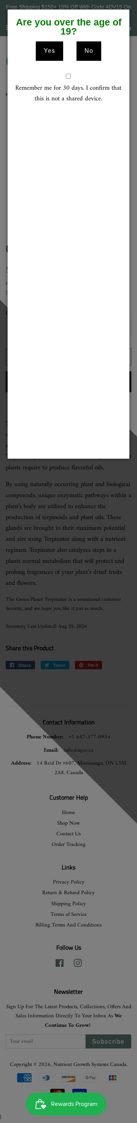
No (88, 51)
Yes (49, 51)
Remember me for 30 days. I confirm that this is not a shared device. (68, 94)
